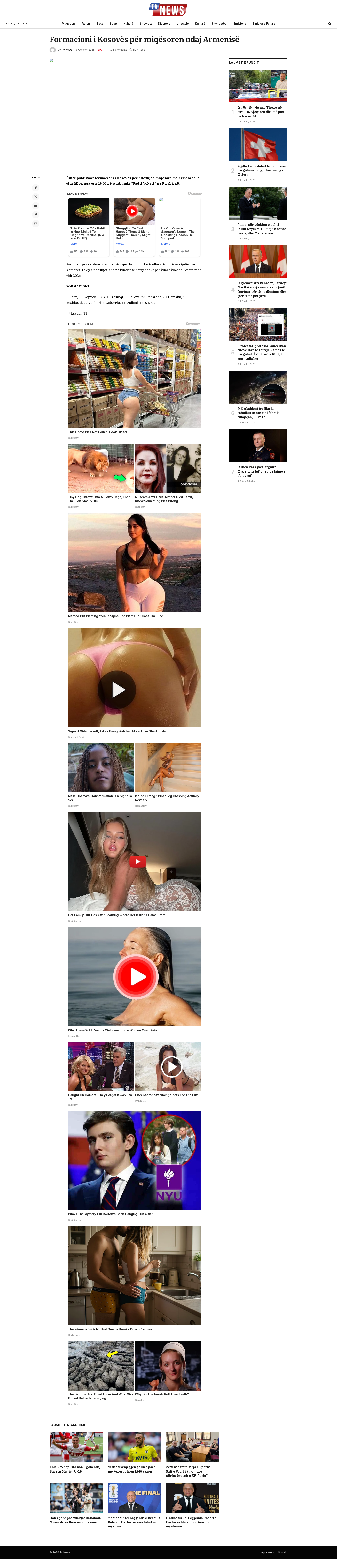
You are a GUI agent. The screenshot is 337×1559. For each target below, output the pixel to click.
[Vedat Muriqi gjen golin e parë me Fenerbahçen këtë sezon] (134, 1447)
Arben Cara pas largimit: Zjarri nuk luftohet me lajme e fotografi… (262, 471)
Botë (100, 23)
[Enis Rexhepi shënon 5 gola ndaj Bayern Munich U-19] (76, 1447)
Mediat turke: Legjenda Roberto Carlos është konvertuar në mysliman (191, 1522)
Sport (113, 23)
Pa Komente (120, 49)
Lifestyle (183, 23)
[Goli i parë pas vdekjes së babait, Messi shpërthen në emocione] (76, 1498)
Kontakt (282, 1552)
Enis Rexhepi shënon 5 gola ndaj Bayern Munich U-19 (75, 1469)
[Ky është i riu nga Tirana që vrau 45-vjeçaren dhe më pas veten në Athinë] (258, 86)
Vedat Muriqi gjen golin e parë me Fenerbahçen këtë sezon (132, 1469)
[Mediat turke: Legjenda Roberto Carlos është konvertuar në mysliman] (192, 1498)
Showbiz (146, 23)
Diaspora (164, 23)
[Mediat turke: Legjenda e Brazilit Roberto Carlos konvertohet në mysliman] (134, 1498)
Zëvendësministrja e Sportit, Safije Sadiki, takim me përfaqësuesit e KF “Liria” (188, 1471)
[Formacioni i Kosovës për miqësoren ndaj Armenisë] (134, 113)
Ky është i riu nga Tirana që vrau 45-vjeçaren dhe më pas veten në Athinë (261, 112)
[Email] (35, 223)
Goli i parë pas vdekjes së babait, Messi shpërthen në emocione (75, 1520)
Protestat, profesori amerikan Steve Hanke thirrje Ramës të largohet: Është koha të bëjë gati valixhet (262, 352)
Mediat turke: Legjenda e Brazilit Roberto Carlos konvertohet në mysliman (134, 1522)
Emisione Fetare (264, 23)
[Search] (329, 23)
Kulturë (128, 23)
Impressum (267, 1552)
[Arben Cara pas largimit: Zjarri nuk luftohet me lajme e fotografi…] (258, 445)
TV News (66, 49)
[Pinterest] (35, 214)
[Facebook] (35, 187)
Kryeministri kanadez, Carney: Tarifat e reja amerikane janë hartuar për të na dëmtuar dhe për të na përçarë (262, 289)
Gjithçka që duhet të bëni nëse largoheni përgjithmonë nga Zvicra (262, 170)
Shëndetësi (219, 23)
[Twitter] (35, 196)
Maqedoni (69, 23)
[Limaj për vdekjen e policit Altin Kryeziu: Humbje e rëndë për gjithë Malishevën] (258, 203)
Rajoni (86, 23)
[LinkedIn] (35, 205)
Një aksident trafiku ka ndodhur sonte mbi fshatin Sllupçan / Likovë (259, 413)
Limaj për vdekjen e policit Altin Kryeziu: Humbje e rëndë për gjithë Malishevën (262, 229)
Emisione (239, 23)
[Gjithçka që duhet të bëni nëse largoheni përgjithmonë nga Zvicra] (258, 144)
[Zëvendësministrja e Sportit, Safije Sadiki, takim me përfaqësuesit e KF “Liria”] (192, 1447)
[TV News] (168, 9)
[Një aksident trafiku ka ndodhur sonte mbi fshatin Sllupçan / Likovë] (258, 387)
